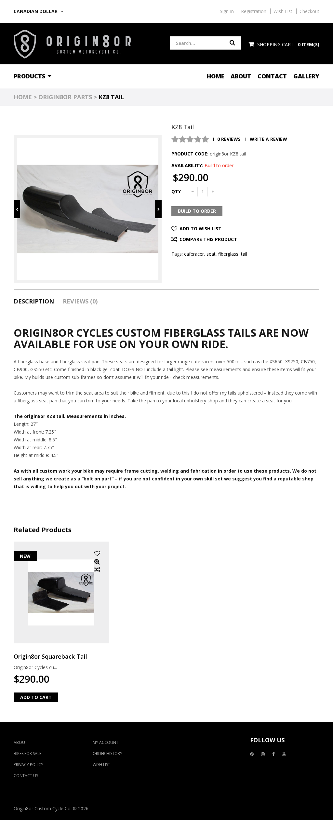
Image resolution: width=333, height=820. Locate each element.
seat (211, 254)
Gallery (306, 76)
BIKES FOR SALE (27, 753)
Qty (176, 191)
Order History (107, 753)
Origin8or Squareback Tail (50, 656)
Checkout (309, 11)
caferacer (194, 254)
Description (34, 301)
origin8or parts (65, 97)
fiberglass (228, 254)
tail (244, 254)
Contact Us (26, 775)
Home (215, 76)
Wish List (282, 11)
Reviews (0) (80, 301)
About (241, 76)
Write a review (268, 139)
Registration (253, 11)
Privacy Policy (28, 764)
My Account (105, 742)
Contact (272, 76)
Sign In (227, 11)
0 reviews (229, 139)
